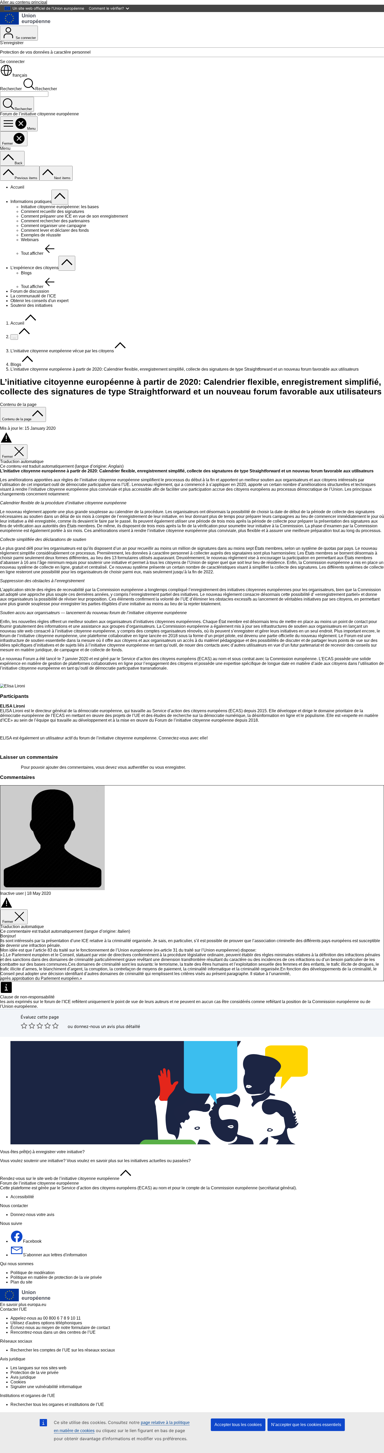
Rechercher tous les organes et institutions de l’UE (57, 1404)
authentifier (138, 767)
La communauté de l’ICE (33, 296)
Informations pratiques (30, 201)
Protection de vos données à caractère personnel (45, 52)
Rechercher (11, 89)
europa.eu (36, 1304)
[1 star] (24, 1025)
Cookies (18, 1382)
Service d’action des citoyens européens (158, 659)
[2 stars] (28, 1025)
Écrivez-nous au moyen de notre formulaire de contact (60, 1327)
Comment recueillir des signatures (52, 211)
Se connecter (25, 38)
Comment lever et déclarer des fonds (55, 230)
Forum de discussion (29, 291)
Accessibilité (22, 1197)
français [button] (20, 75)
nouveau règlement (154, 484)
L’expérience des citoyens (34, 267)
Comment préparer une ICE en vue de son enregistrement (74, 216)
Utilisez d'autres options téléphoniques (46, 1323)
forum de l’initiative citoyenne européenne (38, 636)
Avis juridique (23, 1377)
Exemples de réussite (41, 235)
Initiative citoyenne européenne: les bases (60, 207)
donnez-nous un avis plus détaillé (107, 1026)
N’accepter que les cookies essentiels (306, 1424)
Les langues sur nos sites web (38, 1368)
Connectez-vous (174, 738)
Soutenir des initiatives (31, 305)
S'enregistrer (12, 43)
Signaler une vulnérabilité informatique (46, 1386)
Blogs (26, 273)
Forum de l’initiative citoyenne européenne (39, 1183)
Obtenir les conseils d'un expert (39, 300)
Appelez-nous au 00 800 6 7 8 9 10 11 (45, 1318)
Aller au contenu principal (23, 2)
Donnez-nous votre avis (32, 1214)
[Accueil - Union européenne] (25, 23)
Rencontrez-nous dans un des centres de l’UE (53, 1332)
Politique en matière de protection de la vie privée (56, 1277)
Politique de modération (32, 1272)
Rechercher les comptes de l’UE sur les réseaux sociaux (62, 1350)
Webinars (30, 240)
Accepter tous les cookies (238, 1424)
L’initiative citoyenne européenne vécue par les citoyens (62, 351)
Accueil (17, 187)
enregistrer (175, 767)
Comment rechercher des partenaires (55, 221)
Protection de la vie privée (34, 1372)
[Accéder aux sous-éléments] (59, 197)
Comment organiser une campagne (53, 225)
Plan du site (21, 1282)
